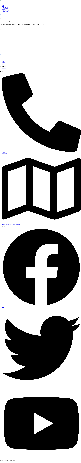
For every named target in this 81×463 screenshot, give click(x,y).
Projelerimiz (3, 9)
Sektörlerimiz (3, 12)
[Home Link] (8, 17)
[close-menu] (0, 18)
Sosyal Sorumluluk (5, 8)
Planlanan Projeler (5, 11)
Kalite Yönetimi (5, 7)
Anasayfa (3, 5)
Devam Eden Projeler (6, 10)
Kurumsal (3, 6)
